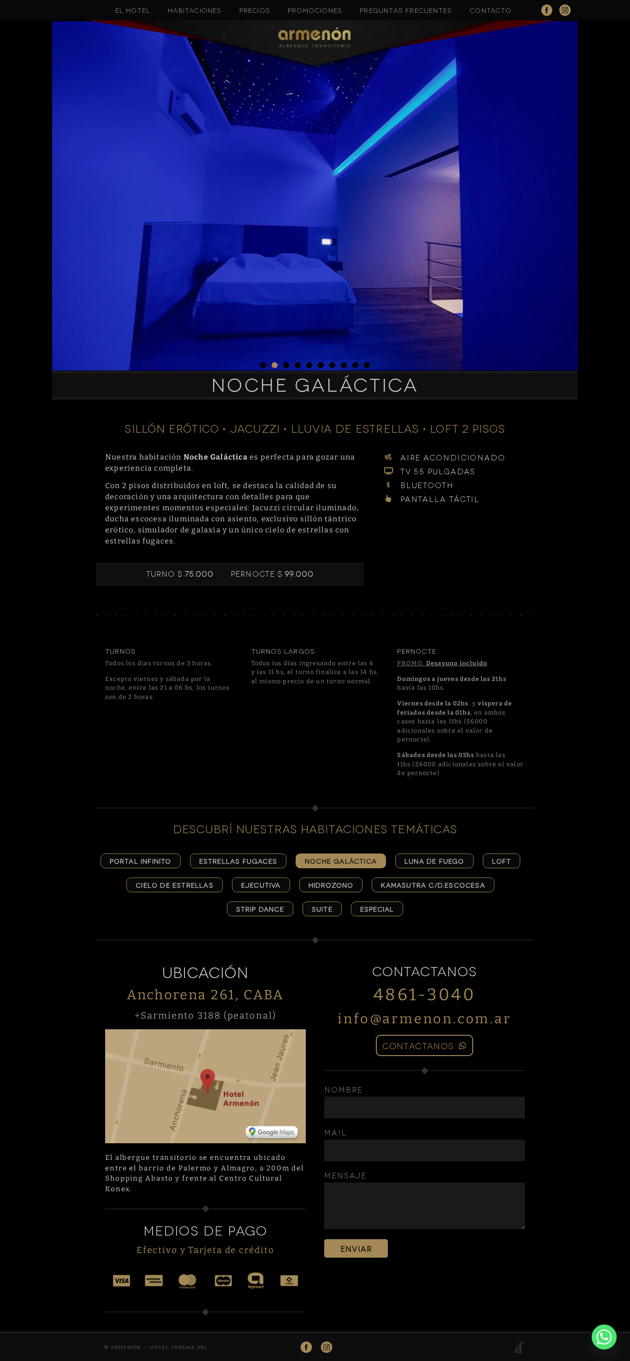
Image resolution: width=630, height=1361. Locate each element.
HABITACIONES (194, 10)
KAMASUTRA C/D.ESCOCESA (433, 885)
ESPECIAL (377, 909)
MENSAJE (345, 1175)
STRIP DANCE (260, 909)
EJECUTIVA (261, 885)
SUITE (322, 909)
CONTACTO (490, 10)
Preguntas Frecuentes (406, 10)
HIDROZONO (331, 885)
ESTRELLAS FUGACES (238, 861)
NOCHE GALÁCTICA (341, 861)
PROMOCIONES (315, 10)
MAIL (335, 1132)
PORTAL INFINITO (141, 861)
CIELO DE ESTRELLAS (175, 885)
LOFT (501, 861)
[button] (263, 365)
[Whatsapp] (604, 1337)
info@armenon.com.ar (424, 1019)
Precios (254, 10)
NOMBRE (343, 1089)
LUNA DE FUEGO (434, 861)
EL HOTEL (133, 10)
